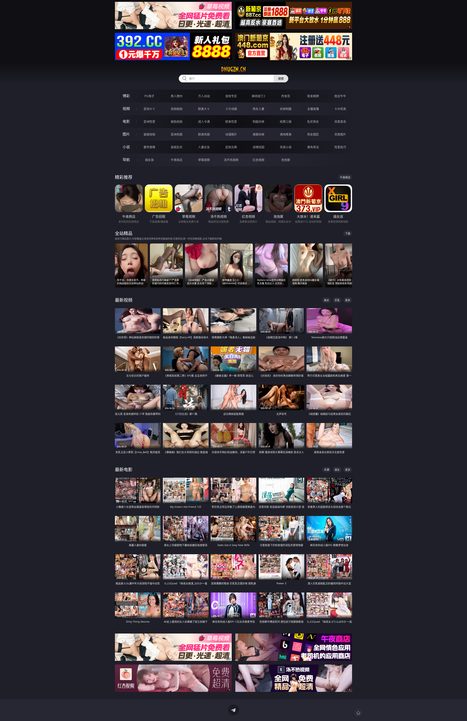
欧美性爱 (231, 122)
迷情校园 (258, 147)
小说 (126, 147)
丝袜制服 (286, 109)
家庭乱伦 (176, 147)
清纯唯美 (286, 134)
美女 (326, 300)
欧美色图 (204, 134)
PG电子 (149, 96)
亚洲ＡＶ (149, 109)
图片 (126, 134)
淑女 (337, 469)
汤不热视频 (231, 160)
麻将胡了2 (258, 96)
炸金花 (285, 96)
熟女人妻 (258, 109)
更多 (347, 300)
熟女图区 (313, 134)
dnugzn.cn (233, 69)
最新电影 (123, 469)
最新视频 (123, 300)
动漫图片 (231, 134)
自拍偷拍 (176, 109)
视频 (126, 108)
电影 (126, 121)
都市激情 (149, 147)
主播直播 (313, 109)
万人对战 (204, 96)
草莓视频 (204, 160)
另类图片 (340, 134)
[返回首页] (358, 713)
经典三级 (286, 122)
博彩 (126, 95)
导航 (126, 159)
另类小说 (286, 147)
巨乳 (337, 300)
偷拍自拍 (176, 122)
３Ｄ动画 (231, 109)
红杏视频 (258, 160)
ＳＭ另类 (340, 109)
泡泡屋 (285, 160)
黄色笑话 (313, 147)
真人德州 (176, 96)
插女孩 (149, 160)
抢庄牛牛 (340, 96)
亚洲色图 (176, 134)
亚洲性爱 (149, 122)
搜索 (281, 79)
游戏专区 (231, 96)
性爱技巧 (340, 147)
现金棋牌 (313, 96)
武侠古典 (231, 147)
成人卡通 (204, 122)
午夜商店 (176, 160)
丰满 (326, 469)
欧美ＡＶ (204, 109)
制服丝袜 (258, 122)
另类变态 (340, 122)
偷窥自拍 (149, 134)
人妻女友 (204, 147)
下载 (347, 233)
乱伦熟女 (313, 122)
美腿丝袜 (258, 134)
